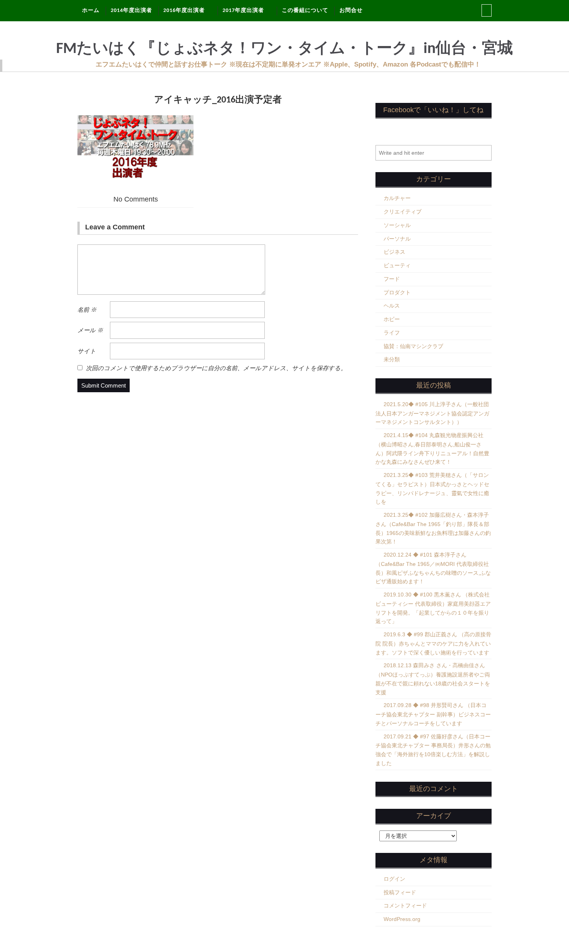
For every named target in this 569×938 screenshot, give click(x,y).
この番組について (305, 11)
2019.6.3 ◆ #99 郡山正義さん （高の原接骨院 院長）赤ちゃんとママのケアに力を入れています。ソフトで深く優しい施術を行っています (433, 643)
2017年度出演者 (243, 11)
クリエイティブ (403, 211)
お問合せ (351, 11)
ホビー (392, 319)
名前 (86, 309)
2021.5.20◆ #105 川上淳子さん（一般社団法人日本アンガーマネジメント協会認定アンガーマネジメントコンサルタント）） (432, 413)
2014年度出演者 (131, 11)
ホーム (90, 11)
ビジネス (394, 252)
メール (90, 330)
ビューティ (397, 265)
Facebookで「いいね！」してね (433, 110)
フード (392, 279)
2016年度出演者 (184, 11)
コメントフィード (405, 905)
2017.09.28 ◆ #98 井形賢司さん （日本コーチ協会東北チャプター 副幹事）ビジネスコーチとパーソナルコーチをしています (433, 714)
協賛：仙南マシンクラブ (413, 346)
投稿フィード (400, 892)
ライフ (392, 333)
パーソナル (397, 239)
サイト (86, 351)
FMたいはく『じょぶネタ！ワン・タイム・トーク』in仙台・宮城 (284, 49)
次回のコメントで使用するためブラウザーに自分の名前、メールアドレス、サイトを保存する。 (216, 368)
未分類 (392, 359)
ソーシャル (397, 225)
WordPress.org (402, 919)
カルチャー (397, 198)
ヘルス (392, 305)
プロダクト (397, 292)
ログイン (394, 879)
